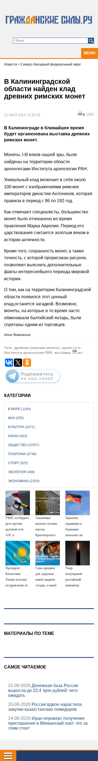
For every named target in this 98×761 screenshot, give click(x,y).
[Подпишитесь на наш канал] (33, 384)
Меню (89, 53)
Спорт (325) (18, 463)
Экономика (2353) (23, 481)
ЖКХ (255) (16, 418)
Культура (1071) (21, 427)
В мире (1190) (19, 409)
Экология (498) (21, 472)
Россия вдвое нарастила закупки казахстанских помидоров (45, 707)
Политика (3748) (22, 454)
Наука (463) (17, 436)
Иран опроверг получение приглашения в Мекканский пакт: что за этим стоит (48, 723)
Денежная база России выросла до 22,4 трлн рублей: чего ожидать (43, 690)
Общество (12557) (23, 445)
